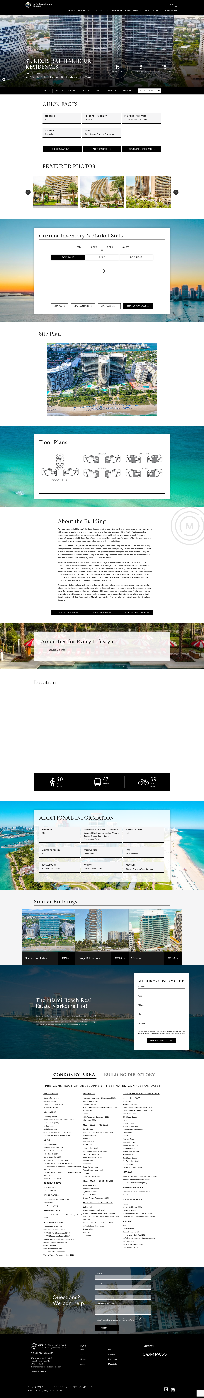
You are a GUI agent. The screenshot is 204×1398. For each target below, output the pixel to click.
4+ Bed (126, 247)
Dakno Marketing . (55, 1391)
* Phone (141, 1023)
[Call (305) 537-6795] (176, 5)
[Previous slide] (28, 192)
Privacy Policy (79, 1387)
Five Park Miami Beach (131, 1161)
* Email (141, 1014)
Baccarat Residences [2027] (53, 1148)
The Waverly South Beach (132, 1167)
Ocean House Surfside (131, 1232)
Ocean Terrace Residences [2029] (96, 1198)
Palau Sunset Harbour (131, 1152)
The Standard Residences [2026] (135, 1183)
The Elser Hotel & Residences (54, 1252)
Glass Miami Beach (130, 1114)
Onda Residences (50, 1129)
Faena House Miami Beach (93, 1170)
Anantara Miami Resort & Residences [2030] (99, 1098)
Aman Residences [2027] (92, 1158)
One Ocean (127, 1136)
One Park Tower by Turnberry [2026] (136, 1192)
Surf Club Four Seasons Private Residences (139, 1238)
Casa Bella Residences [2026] (54, 1230)
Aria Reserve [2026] (90, 1101)
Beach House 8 (89, 1161)
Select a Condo (147, 91)
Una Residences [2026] (52, 1178)
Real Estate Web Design (36, 1391)
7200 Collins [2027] (90, 1185)
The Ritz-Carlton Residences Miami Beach (98, 1132)
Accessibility (89, 1387)
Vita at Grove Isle (49, 1190)
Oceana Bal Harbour (51, 1098)
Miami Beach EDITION (91, 1176)
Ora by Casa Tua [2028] (52, 1157)
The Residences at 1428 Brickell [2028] (57, 1163)
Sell (90, 11)
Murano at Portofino (130, 1126)
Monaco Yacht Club (90, 1195)
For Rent (136, 257)
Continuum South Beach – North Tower (137, 1108)
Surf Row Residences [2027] (133, 1244)
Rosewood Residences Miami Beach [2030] (99, 1213)
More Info (128, 91)
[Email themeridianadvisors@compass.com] (171, 5)
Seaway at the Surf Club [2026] (134, 1235)
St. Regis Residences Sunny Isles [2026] (137, 1213)
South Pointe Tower (130, 1142)
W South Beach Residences (93, 1226)
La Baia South (48, 1126)
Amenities (112, 91)
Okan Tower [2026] (50, 1245)
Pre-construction (115, 1359)
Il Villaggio (87, 1235)
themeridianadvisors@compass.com (46, 1367)
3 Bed (110, 247)
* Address (142, 987)
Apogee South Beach (131, 1104)
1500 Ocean (87, 1232)
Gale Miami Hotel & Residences (55, 1242)
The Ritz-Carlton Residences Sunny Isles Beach (140, 1216)
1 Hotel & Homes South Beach (94, 1210)
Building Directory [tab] (129, 1074)
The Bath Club (88, 1142)
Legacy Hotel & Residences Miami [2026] (58, 1239)
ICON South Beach (130, 1117)
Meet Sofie (171, 11)
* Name (141, 1005)
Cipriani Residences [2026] (53, 1151)
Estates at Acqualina (130, 1210)
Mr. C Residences (49, 1187)
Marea (125, 1120)
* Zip (140, 996)
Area (82, 1364)
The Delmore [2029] (130, 1248)
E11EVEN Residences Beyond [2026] (56, 1236)
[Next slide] (175, 192)
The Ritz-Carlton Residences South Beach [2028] (101, 1216)
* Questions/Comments (105, 1303)
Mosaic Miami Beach (90, 1148)
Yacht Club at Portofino (131, 1145)
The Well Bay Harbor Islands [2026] (56, 1135)
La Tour (86, 1173)
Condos (111, 1354)
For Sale (68, 257)
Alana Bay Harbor (50, 1117)
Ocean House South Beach (133, 1130)
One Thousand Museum (52, 1249)
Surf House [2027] (129, 1241)
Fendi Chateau (128, 1229)
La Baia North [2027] (51, 1123)
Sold (102, 257)
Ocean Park (127, 1133)
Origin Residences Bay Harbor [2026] (57, 1132)
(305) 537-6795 (37, 1364)
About (98, 91)
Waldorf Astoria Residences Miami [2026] (58, 1255)
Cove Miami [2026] (90, 1104)
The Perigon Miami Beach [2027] (95, 1151)
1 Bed (78, 247)
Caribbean (87, 1164)
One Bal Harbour (49, 1101)
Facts (47, 91)
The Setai (86, 1220)
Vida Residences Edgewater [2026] (96, 1117)
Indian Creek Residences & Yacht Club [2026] (60, 1120)
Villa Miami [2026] (89, 1120)
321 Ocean (127, 1101)
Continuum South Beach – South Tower (137, 1111)
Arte (124, 1225)
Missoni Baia (87, 1111)
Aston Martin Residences (52, 1227)
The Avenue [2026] (50, 1206)
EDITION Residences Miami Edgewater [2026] (100, 1108)
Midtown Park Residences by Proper (136, 1180)
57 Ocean (86, 1139)
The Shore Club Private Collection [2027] (98, 1223)
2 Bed (94, 247)
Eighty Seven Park (89, 1192)
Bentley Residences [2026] (132, 1207)
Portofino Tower (129, 1139)
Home (71, 11)
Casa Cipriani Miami (90, 1167)
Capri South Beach (130, 1158)
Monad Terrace (128, 1164)
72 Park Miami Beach (91, 1189)
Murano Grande (128, 1123)
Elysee (85, 1114)
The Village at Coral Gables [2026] (56, 1200)
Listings (73, 91)
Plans (86, 91)
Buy (109, 1350)
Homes (83, 1359)
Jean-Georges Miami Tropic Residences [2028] (140, 1176)
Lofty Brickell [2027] (50, 1154)
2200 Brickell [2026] (50, 1145)
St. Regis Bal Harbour (51, 1108)
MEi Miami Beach (89, 1145)
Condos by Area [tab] (74, 1074)
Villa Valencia (48, 1203)
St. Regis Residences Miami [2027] (56, 1160)
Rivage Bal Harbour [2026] (53, 1104)
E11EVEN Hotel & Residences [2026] (56, 1233)
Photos (59, 91)
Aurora (125, 1204)
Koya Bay (126, 1195)
